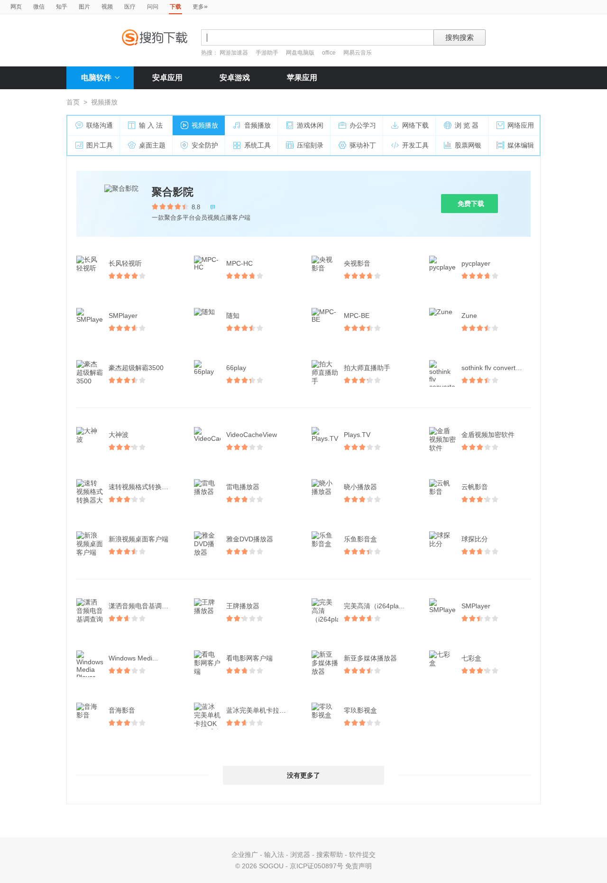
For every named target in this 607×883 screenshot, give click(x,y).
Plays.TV (357, 434)
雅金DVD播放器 (249, 539)
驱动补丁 (362, 145)
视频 (107, 6)
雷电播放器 (242, 487)
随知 (232, 315)
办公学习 (362, 125)
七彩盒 (471, 658)
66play (236, 368)
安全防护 (205, 145)
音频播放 (257, 125)
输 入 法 (151, 125)
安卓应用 (167, 78)
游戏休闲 (310, 125)
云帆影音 (474, 487)
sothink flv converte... (493, 368)
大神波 (119, 434)
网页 (16, 6)
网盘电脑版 (300, 52)
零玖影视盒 (360, 710)
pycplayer (475, 263)
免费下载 (471, 203)
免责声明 (358, 866)
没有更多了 (303, 775)
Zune (469, 315)
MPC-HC (239, 263)
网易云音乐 (357, 52)
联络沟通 (99, 125)
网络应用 (520, 125)
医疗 (130, 6)
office (329, 52)
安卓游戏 (235, 78)
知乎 (61, 6)
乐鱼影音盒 (360, 539)
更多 (200, 6)
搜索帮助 (329, 854)
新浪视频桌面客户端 (138, 539)
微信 (39, 6)
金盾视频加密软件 (488, 434)
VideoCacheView (251, 434)
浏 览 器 (466, 125)
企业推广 (244, 854)
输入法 (274, 854)
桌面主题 (152, 145)
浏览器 (300, 854)
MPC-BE (356, 315)
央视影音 (357, 263)
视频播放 (205, 125)
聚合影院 (172, 192)
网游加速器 (234, 52)
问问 (152, 6)
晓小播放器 (360, 487)
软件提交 (362, 854)
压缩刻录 (310, 145)
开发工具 (415, 145)
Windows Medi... (133, 658)
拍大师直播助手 (367, 368)
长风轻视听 (125, 263)
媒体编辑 (520, 145)
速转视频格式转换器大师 (144, 487)
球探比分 (474, 539)
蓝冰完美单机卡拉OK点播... (261, 710)
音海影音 (122, 710)
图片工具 (99, 145)
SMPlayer (123, 315)
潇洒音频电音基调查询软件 (144, 606)
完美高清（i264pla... (374, 606)
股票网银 (468, 145)
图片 (84, 6)
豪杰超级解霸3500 (136, 368)
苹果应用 (302, 78)
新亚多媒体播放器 (370, 658)
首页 (73, 102)
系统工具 (257, 145)
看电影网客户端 (249, 658)
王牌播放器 (242, 606)
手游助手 (268, 52)
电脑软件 (96, 78)
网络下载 (415, 125)
